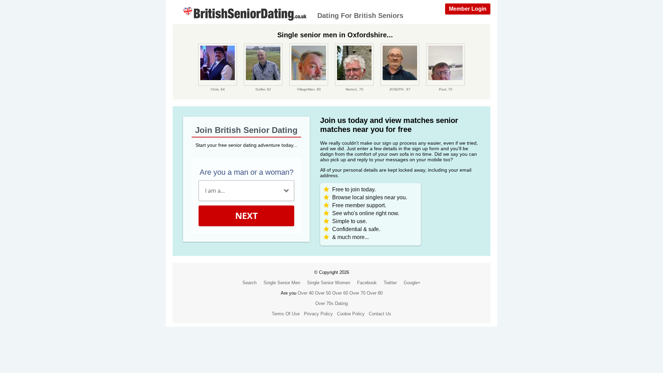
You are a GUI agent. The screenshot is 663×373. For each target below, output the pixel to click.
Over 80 (375, 293)
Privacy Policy (318, 313)
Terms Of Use (286, 313)
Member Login (468, 9)
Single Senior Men (281, 282)
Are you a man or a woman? (247, 172)
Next (246, 215)
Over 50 (323, 293)
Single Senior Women (328, 282)
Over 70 (357, 293)
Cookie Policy (351, 313)
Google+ (412, 282)
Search (249, 282)
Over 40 (306, 293)
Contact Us (380, 313)
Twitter (390, 282)
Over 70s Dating (331, 303)
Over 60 (340, 293)
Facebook (367, 282)
